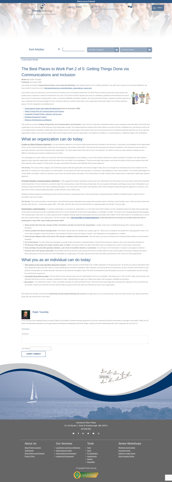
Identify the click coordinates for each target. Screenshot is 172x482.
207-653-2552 (86, 429)
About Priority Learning (33, 448)
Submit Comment (33, 354)
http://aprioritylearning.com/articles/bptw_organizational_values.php (68, 88)
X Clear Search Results (30, 59)
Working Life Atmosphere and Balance (38, 120)
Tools (89, 448)
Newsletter (91, 462)
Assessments (92, 456)
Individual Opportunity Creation (36, 117)
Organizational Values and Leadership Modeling (42, 108)
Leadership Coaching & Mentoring (68, 448)
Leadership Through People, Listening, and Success (43, 114)
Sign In (70, 7)
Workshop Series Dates (126, 448)
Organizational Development (66, 453)
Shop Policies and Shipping (34, 453)
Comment (25, 334)
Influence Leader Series (126, 453)
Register (79, 7)
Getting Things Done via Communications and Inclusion (44, 111)
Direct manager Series (126, 456)
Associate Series (124, 451)
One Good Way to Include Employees (85, 218)
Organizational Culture (64, 451)
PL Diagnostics (92, 453)
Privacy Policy (30, 456)
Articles (89, 459)
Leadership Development (65, 456)
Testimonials (29, 451)
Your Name (25, 348)
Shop (89, 451)
